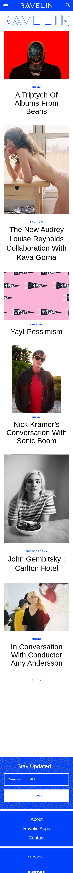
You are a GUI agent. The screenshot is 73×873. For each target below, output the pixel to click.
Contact (37, 837)
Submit (36, 795)
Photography (37, 551)
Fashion (36, 221)
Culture (36, 324)
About (37, 819)
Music (36, 87)
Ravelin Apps (36, 828)
